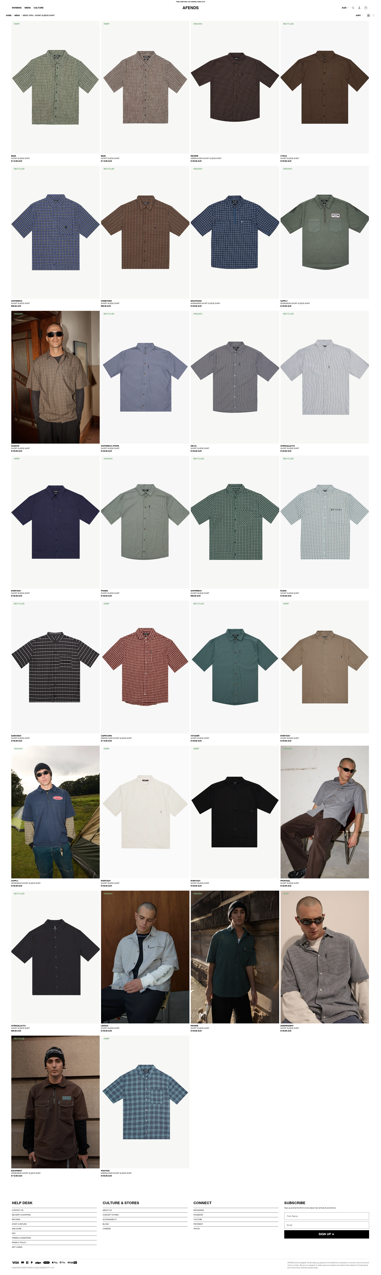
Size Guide (16, 1229)
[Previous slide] (15, 87)
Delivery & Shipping (21, 1215)
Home (8, 15)
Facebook (198, 1215)
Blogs (106, 1224)
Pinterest (198, 1224)
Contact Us (17, 1210)
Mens (17, 15)
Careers (107, 1229)
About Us (107, 1210)
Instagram (198, 1210)
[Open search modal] (353, 7)
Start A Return (19, 1224)
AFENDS (42, 1268)
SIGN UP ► (327, 1234)
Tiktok (196, 1229)
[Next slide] (95, 87)
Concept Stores (111, 1215)
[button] (359, 15)
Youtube (197, 1219)
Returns (16, 1219)
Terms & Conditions (21, 1238)
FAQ (13, 1233)
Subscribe (294, 1203)
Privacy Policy (19, 1243)
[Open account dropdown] (359, 7)
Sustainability (110, 1219)
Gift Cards (17, 1247)
